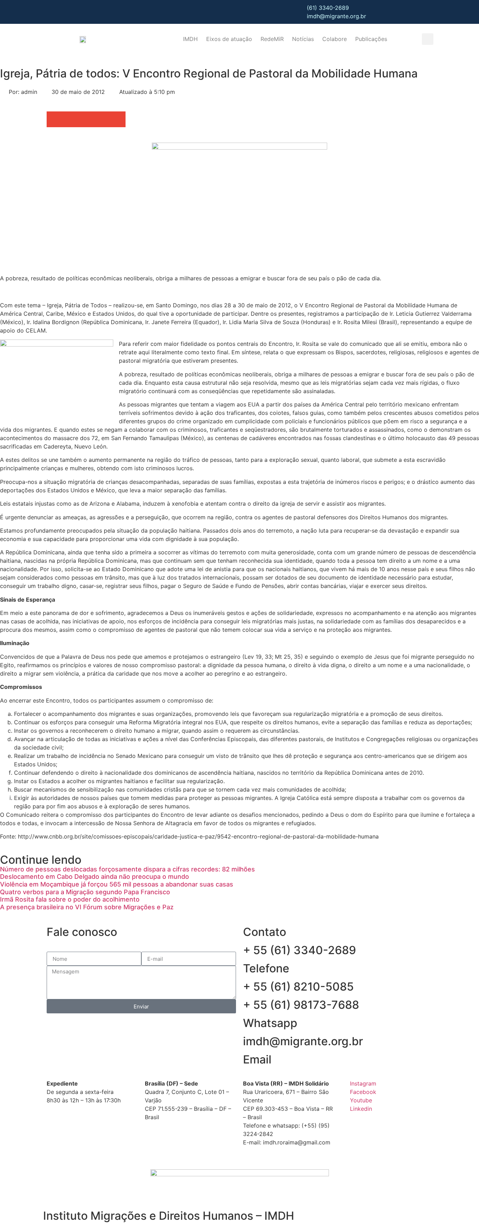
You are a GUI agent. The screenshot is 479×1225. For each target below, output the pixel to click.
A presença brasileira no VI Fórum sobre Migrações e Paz (87, 907)
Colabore (334, 38)
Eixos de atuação (229, 38)
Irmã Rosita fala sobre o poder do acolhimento (70, 899)
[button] (427, 39)
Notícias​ (303, 38)
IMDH (190, 38)
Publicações (371, 38)
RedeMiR (272, 38)
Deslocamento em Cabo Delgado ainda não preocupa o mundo (94, 876)
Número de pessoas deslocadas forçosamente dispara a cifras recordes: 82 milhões (127, 869)
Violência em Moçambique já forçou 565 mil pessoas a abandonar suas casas (116, 884)
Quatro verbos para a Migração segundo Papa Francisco (85, 892)
